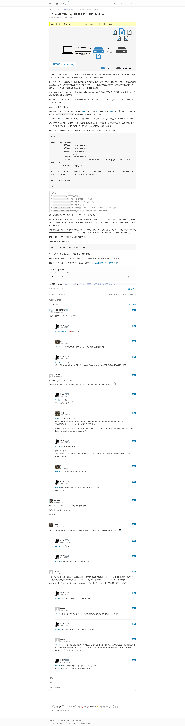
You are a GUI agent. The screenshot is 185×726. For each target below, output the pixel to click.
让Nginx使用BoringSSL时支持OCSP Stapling (76, 14)
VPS (60, 288)
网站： (52, 687)
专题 (115, 3)
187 (59, 277)
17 (54, 277)
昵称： (52, 678)
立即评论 (132, 304)
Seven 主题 (80, 723)
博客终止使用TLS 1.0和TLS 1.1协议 (120, 294)
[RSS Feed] (68, 2)
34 (64, 277)
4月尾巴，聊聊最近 (58, 294)
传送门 (61, 118)
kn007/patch (57, 269)
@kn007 (58, 347)
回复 (133, 310)
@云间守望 (59, 400)
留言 (132, 3)
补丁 (111, 111)
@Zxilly (57, 362)
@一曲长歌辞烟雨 (61, 331)
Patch (97, 111)
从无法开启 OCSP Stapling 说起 (104, 262)
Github (87, 723)
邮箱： (52, 682)
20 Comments (70, 17)
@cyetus (58, 598)
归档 (121, 3)
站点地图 (67, 723)
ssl (57, 288)
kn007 (73, 720)
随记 (63, 288)
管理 (73, 723)
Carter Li (85, 111)
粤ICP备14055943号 (56, 723)
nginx (54, 288)
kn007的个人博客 (58, 3)
